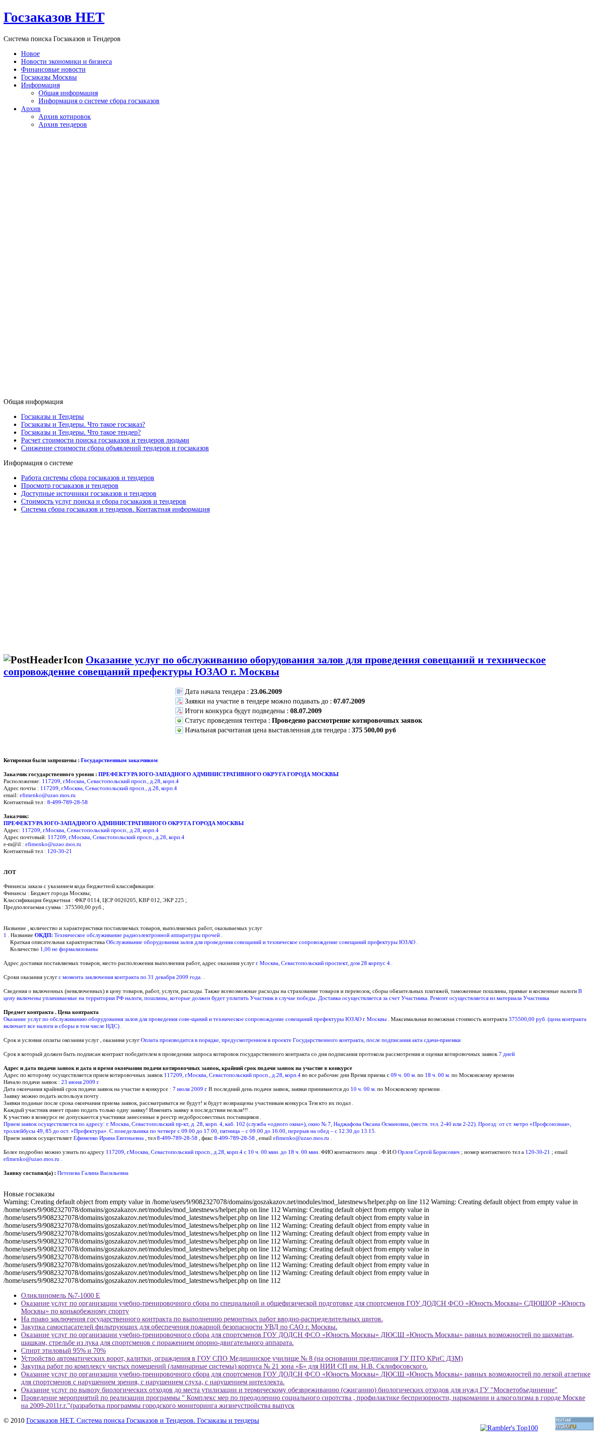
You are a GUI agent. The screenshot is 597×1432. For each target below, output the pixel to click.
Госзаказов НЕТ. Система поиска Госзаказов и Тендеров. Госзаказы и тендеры (142, 1420)
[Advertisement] (298, 267)
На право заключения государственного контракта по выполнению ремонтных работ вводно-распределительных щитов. (202, 1319)
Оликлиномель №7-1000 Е (60, 1295)
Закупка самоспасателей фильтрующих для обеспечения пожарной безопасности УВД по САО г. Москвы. (179, 1327)
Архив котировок (64, 116)
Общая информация (68, 93)
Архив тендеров (62, 124)
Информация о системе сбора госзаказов (99, 101)
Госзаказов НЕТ (53, 17)
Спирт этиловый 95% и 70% (63, 1350)
